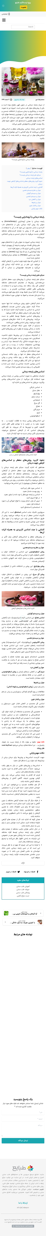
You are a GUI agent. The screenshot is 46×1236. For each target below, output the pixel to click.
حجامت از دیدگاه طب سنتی (27, 1058)
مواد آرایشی (7, 341)
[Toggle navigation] (4, 20)
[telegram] (36, 14)
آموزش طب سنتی (23, 886)
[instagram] (40, 14)
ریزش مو (7, 691)
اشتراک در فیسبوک (29, 872)
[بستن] (3, 5)
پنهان (28, 168)
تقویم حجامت (38, 1189)
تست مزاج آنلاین (23, 896)
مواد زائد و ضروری (11, 46)
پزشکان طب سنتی (23, 892)
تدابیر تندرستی (25, 46)
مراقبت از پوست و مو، (15, 344)
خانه (35, 46)
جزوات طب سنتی (23, 889)
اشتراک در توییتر (11, 872)
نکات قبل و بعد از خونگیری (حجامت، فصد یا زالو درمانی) (26, 982)
